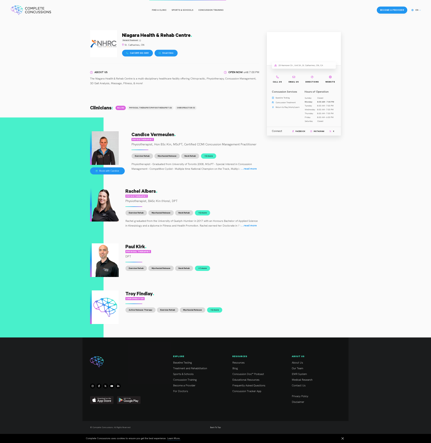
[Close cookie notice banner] (342, 438)
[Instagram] (92, 386)
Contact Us (299, 385)
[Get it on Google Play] (129, 400)
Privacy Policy (300, 396)
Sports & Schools (183, 374)
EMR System (299, 374)
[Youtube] (111, 386)
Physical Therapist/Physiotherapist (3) (150, 108)
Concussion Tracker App (246, 391)
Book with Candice (109, 170)
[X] (105, 386)
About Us (297, 362)
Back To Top (215, 427)
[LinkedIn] (118, 386)
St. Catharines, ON (134, 45)
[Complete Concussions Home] (31, 10)
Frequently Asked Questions (248, 385)
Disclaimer (298, 402)
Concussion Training (185, 379)
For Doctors (180, 391)
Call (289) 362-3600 (139, 53)
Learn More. (173, 438)
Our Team (297, 368)
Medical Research (302, 379)
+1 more (202, 268)
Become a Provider (184, 385)
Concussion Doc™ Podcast (248, 374)
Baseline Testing (182, 362)
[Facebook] (99, 386)
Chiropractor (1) (186, 108)
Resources (238, 362)
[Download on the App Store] (102, 400)
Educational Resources (245, 379)
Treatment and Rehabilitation (190, 368)
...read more (249, 168)
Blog (235, 368)
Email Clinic (167, 53)
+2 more (208, 156)
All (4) (120, 108)
